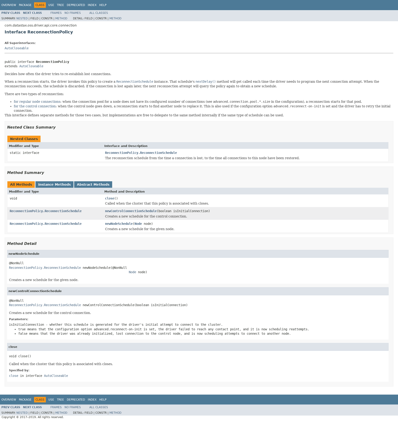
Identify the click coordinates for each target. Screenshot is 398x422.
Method (61, 18)
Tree (60, 5)
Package (25, 5)
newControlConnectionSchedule (131, 211)
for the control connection (35, 106)
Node (138, 224)
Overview (8, 5)
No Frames (72, 13)
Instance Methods (54, 184)
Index (92, 5)
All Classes (98, 13)
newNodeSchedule (119, 224)
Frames (56, 13)
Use (51, 5)
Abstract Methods (93, 184)
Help (102, 5)
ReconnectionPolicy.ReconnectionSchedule (141, 153)
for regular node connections (37, 101)
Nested (22, 18)
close (109, 198)
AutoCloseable (17, 48)
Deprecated (76, 5)
